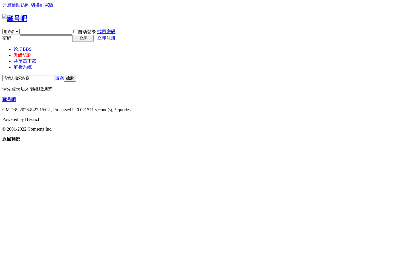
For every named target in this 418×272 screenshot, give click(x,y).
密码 (6, 38)
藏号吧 (9, 99)
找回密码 (106, 31)
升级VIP (22, 55)
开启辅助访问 (16, 5)
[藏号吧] (14, 18)
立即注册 (106, 38)
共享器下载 (25, 61)
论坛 (23, 49)
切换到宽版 (42, 5)
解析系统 (23, 67)
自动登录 (87, 31)
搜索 (59, 77)
